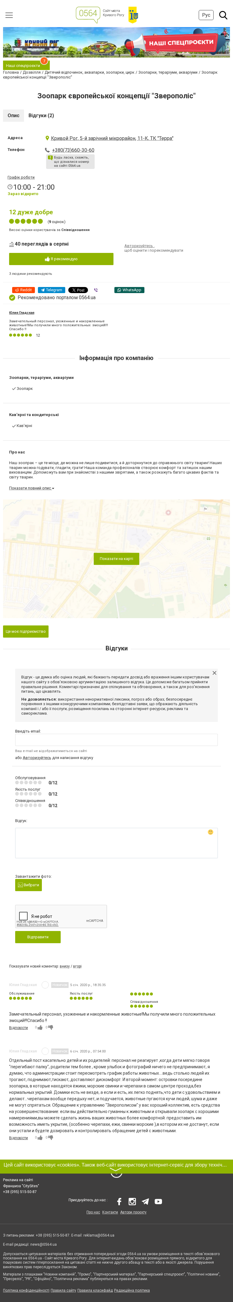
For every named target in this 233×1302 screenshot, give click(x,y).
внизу (65, 966)
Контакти (110, 1212)
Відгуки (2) (41, 115)
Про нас (93, 1212)
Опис (13, 115)
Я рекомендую (64, 259)
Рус (206, 15)
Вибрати (31, 885)
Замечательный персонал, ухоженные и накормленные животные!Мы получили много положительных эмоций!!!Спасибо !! (58, 325)
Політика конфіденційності (26, 1290)
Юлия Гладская (21, 313)
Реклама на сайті (18, 1180)
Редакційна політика (132, 1290)
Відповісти (18, 1028)
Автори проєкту (133, 1212)
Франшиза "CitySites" (21, 1186)
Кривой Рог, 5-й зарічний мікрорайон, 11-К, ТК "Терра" (112, 138)
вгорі (77, 966)
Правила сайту (63, 1290)
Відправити (38, 937)
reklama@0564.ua (98, 1235)
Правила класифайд (95, 1290)
